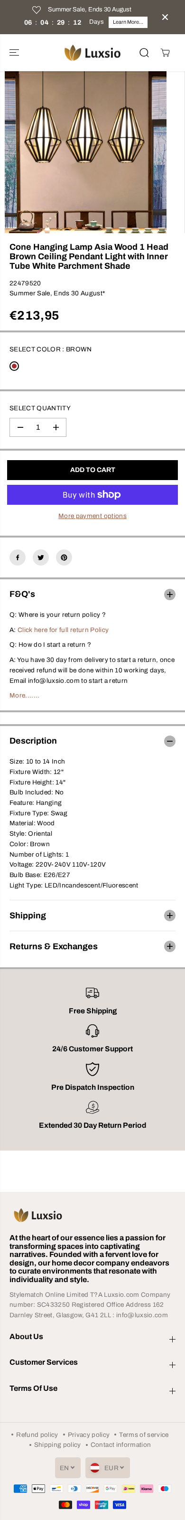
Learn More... (128, 22)
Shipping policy (57, 1444)
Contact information (121, 1444)
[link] (92, 1215)
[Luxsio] (92, 52)
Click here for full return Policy (63, 629)
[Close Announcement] (165, 17)
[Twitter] (41, 557)
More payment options (92, 515)
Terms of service (143, 1434)
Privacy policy (89, 1434)
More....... (24, 695)
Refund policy (37, 1434)
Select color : (50, 349)
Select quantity (40, 408)
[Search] (144, 52)
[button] (15, 52)
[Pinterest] (64, 557)
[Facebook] (17, 557)
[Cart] (165, 52)
